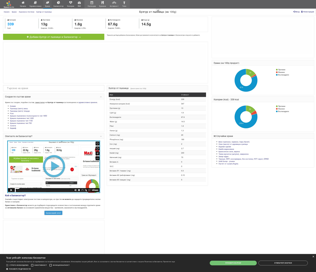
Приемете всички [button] (233, 263)
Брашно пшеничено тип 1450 (22, 118)
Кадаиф (13, 128)
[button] (90, 269)
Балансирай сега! (53, 213)
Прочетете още (169, 262)
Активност (114, 6)
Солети (13, 125)
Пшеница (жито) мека (19, 108)
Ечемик (13, 106)
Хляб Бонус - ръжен (227, 161)
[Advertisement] (105, 62)
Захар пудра (223, 156)
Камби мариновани (226, 149)
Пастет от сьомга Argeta (228, 163)
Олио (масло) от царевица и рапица (233, 144)
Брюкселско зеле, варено (229, 151)
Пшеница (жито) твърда (20, 111)
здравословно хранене (87, 102)
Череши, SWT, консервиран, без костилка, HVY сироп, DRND (244, 159)
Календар (92, 6)
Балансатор (59, 6)
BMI (79, 6)
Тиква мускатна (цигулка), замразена (233, 154)
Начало (23, 6)
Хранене (102, 6)
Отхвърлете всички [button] (283, 263)
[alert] (158, 263)
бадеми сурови (225, 146)
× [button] (313, 257)
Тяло (124, 6)
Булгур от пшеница (44, 12)
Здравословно (35, 6)
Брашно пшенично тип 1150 (21, 120)
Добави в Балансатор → (55, 37)
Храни (47, 6)
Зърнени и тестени (26, 12)
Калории (70, 6)
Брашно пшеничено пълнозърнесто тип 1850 (28, 116)
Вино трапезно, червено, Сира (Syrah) (234, 142)
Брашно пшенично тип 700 (21, 123)
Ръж (12, 113)
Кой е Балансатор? (15, 195)
